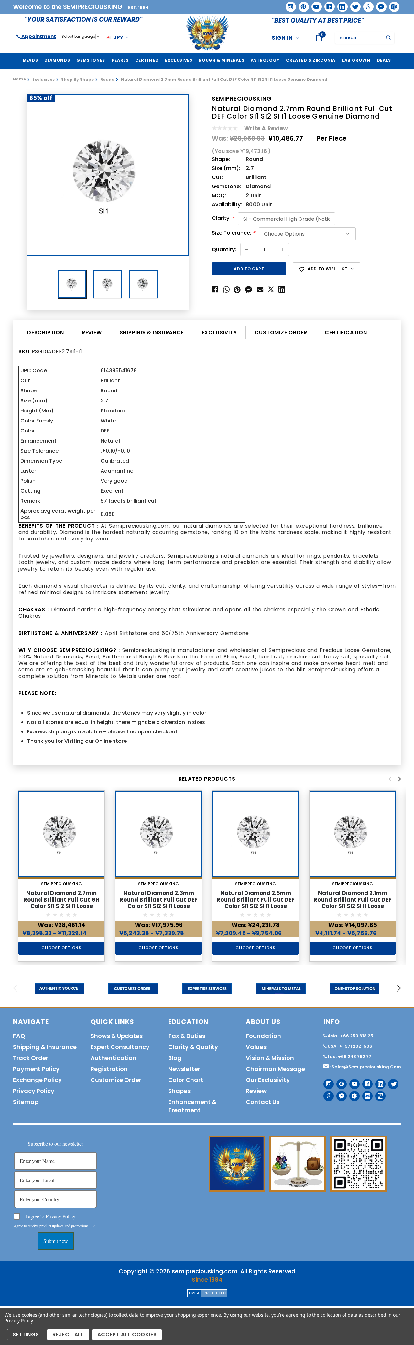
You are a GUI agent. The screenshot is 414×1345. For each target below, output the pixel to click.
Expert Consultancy (120, 1047)
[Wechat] (378, 1093)
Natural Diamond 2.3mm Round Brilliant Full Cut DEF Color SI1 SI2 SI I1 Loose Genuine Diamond (159, 902)
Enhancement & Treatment (192, 1106)
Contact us (262, 1102)
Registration (109, 1069)
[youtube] (314, 4)
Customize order (281, 332)
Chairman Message (275, 1069)
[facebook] (327, 4)
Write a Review (266, 128)
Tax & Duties (186, 1036)
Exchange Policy (37, 1080)
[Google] (366, 4)
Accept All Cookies (127, 1334)
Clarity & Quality (193, 1047)
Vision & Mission (270, 1058)
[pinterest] (301, 4)
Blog (174, 1058)
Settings (26, 1334)
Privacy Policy (19, 1321)
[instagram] (288, 4)
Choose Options (61, 948)
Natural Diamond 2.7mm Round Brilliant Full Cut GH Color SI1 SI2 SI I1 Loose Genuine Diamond (62, 902)
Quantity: (224, 249)
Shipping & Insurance (152, 332)
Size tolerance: (234, 233)
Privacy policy (33, 1091)
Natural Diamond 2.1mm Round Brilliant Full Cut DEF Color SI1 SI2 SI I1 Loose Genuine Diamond (353, 902)
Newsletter (184, 1069)
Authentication (113, 1058)
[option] (108, 175)
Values (256, 1047)
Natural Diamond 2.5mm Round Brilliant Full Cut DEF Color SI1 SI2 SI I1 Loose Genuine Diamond (256, 902)
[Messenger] (379, 4)
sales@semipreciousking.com (366, 1067)
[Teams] (392, 4)
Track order (30, 1058)
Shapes (179, 1091)
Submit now (55, 1240)
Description (45, 332)
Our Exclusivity (268, 1080)
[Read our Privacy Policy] (93, 1226)
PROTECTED (215, 1293)
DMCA (194, 1293)
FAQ (19, 1036)
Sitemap (25, 1102)
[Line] (365, 1093)
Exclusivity (219, 332)
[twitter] (353, 4)
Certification (346, 332)
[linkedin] (340, 4)
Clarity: (223, 218)
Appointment (38, 36)
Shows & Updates (117, 1036)
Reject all (68, 1334)
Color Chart (185, 1080)
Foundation (263, 1036)
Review (92, 332)
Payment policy (36, 1069)
